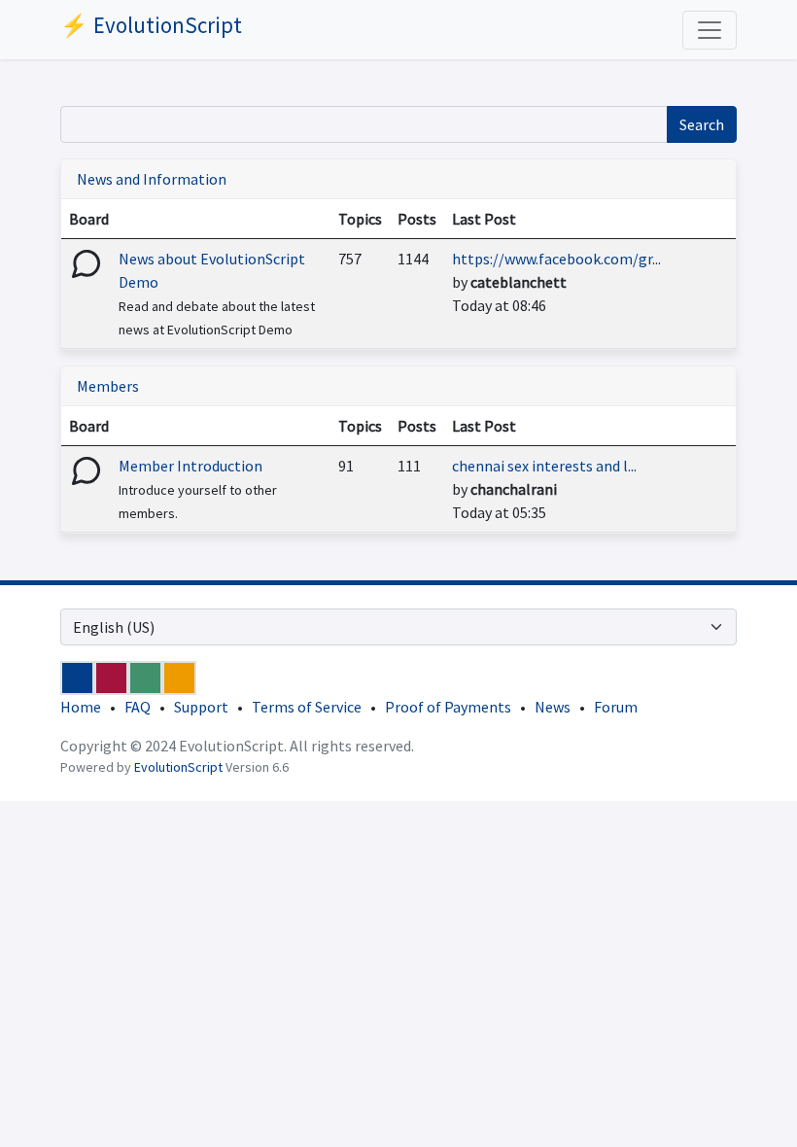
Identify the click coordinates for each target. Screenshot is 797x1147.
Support (201, 706)
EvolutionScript (178, 767)
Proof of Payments (448, 706)
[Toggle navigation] (709, 30)
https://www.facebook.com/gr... (556, 258)
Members (108, 386)
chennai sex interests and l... (544, 465)
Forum (616, 706)
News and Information (151, 179)
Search (701, 124)
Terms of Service (307, 706)
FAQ (137, 706)
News (553, 706)
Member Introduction (190, 465)
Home (80, 706)
